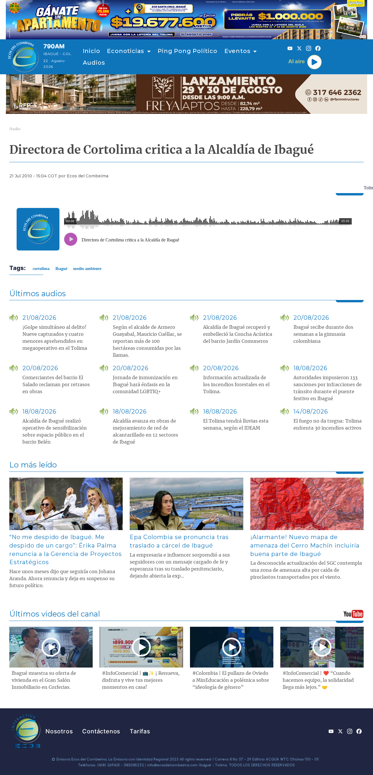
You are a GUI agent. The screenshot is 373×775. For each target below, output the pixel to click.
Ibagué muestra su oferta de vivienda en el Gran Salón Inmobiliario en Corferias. (44, 680)
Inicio (91, 50)
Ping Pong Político (187, 50)
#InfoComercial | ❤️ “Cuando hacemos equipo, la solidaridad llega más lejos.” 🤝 (318, 680)
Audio (15, 129)
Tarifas (140, 731)
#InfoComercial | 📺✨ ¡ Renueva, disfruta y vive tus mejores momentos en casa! (141, 680)
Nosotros (59, 731)
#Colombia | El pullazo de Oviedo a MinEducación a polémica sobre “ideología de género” (230, 680)
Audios (94, 62)
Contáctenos (101, 731)
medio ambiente (87, 268)
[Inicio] (23, 56)
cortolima (41, 268)
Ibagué (61, 268)
